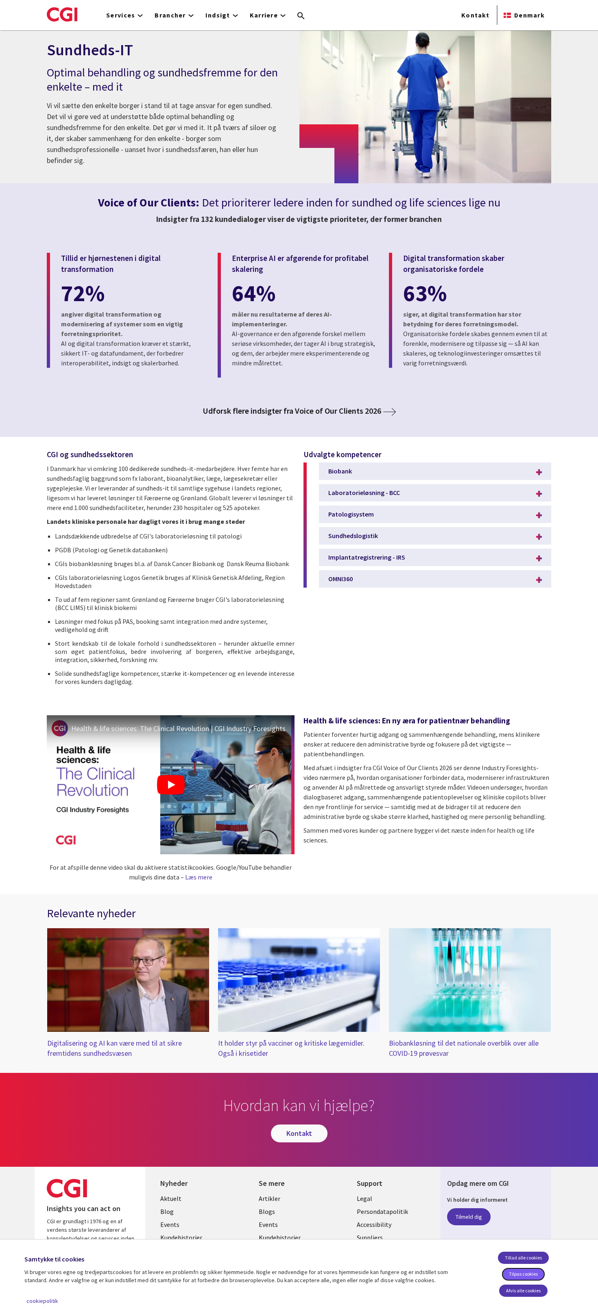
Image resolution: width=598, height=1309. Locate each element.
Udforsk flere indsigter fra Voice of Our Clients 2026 (292, 411)
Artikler (269, 1198)
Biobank (340, 471)
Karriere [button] (264, 15)
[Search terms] (301, 16)
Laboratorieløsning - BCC (364, 492)
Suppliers (370, 1237)
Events (169, 1224)
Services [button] (120, 15)
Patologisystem (351, 514)
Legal (364, 1198)
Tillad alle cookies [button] (523, 1258)
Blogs (267, 1211)
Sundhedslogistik (353, 536)
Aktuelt (170, 1198)
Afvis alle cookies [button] (523, 1290)
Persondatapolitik (382, 1211)
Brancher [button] (170, 15)
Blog (167, 1211)
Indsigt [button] (217, 15)
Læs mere (198, 877)
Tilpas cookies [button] (523, 1274)
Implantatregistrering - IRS (366, 557)
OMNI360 (340, 579)
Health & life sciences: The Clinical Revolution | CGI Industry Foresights (178, 728)
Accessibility (374, 1224)
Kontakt (475, 15)
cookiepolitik (42, 1301)
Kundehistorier (181, 1237)
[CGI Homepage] (62, 14)
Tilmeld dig (469, 1216)
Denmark (529, 15)
